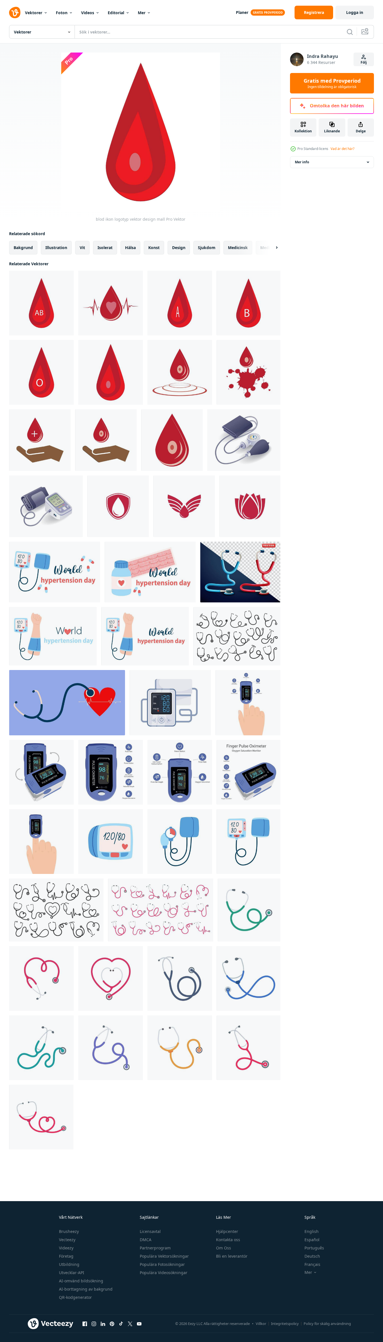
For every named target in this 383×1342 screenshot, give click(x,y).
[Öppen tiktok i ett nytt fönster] (121, 1323)
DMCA (145, 1239)
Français (312, 1264)
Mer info (302, 162)
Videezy (66, 1248)
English (311, 1231)
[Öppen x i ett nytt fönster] (130, 1323)
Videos (87, 12)
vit (82, 247)
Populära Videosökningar (163, 1272)
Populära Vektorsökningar (164, 1256)
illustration (56, 247)
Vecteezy (67, 1239)
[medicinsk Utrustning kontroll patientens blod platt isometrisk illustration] (243, 440)
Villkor (261, 1323)
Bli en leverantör (231, 1256)
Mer (141, 12)
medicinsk (238, 247)
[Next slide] (272, 247)
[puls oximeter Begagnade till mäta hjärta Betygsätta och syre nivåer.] (247, 702)
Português (314, 1248)
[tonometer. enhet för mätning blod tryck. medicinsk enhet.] (110, 841)
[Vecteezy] (14, 12)
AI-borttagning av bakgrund (86, 1289)
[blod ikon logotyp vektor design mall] (41, 303)
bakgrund (23, 247)
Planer (242, 12)
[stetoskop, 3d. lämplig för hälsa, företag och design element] (240, 572)
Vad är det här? (342, 148)
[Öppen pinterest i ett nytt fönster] (112, 1323)
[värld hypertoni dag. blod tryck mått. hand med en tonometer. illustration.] (53, 636)
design (178, 247)
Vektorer (33, 12)
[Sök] (349, 31)
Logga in (354, 12)
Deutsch (312, 1256)
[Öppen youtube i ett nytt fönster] (139, 1323)
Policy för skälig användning (327, 1323)
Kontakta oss (228, 1239)
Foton (61, 12)
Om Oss (223, 1248)
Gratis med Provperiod (332, 83)
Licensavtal (150, 1231)
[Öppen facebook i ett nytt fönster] (84, 1323)
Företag (66, 1256)
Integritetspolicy (285, 1323)
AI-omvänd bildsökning (81, 1280)
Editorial (116, 12)
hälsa (130, 247)
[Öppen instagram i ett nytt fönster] (94, 1323)
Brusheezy (69, 1231)
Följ (364, 62)
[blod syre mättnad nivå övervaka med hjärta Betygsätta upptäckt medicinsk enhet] (41, 772)
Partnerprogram (155, 1248)
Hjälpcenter (227, 1231)
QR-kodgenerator (75, 1297)
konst (154, 247)
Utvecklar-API (71, 1272)
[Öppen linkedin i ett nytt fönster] (103, 1323)
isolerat (105, 247)
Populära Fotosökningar (162, 1264)
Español (311, 1239)
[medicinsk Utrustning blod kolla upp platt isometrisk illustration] (46, 506)
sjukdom (206, 247)
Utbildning (69, 1264)
